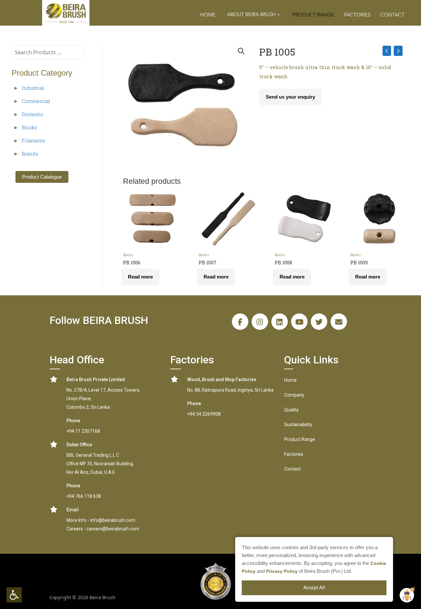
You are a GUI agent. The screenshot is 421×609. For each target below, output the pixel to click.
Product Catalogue (42, 177)
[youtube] (299, 321)
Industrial (33, 88)
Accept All (314, 587)
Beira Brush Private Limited (95, 379)
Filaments (33, 140)
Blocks (29, 127)
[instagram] (260, 321)
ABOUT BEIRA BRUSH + (253, 14)
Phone (73, 420)
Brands (30, 154)
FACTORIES (357, 14)
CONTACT (392, 14)
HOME (207, 14)
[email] (339, 321)
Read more (140, 277)
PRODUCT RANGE (313, 14)
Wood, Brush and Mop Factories (221, 379)
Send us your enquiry (290, 97)
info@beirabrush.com (112, 520)
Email (72, 509)
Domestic (32, 114)
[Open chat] (407, 595)
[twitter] (319, 321)
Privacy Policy (282, 571)
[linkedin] (279, 321)
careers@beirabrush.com (113, 528)
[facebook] (240, 321)
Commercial (36, 101)
